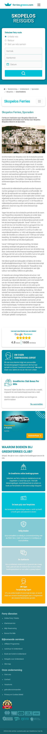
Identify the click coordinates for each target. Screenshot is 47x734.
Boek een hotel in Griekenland (15, 654)
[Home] (4, 89)
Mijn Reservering (10, 628)
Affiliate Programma (11, 644)
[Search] (23, 73)
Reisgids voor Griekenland (14, 659)
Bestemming (12, 89)
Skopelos (9, 92)
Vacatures (8, 685)
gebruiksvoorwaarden (12, 690)
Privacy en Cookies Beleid (13, 695)
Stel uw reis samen (17, 44)
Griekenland (24, 89)
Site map (7, 664)
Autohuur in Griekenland (13, 649)
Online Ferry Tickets (11, 618)
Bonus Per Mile (9, 633)
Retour (11, 40)
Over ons (7, 674)
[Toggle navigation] (39, 4)
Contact (7, 679)
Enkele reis (13, 36)
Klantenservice (9, 623)
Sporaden (35, 89)
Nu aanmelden (36, 404)
